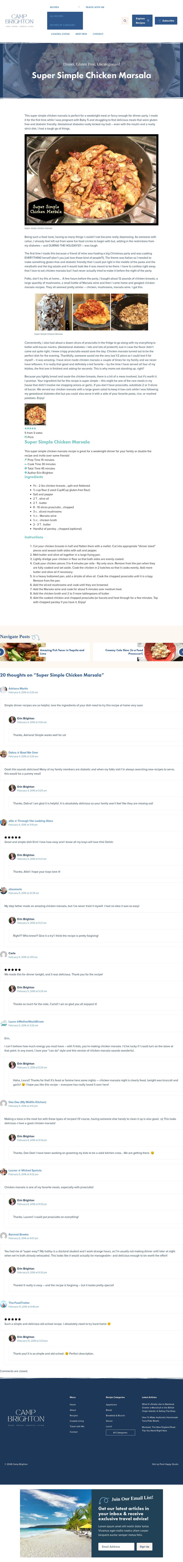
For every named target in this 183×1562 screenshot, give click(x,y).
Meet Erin (81, 34)
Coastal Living (60, 34)
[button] (79, 7)
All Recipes (56, 16)
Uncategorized (108, 64)
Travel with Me (95, 7)
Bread (109, 1410)
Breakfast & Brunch (115, 1415)
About (73, 1410)
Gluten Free (85, 64)
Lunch (109, 1426)
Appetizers (111, 1404)
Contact (98, 34)
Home (73, 1404)
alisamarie (15, 889)
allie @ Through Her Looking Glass (31, 821)
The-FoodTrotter (19, 1303)
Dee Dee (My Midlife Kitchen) (27, 1102)
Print (30, 437)
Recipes (54, 7)
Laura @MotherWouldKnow (26, 1021)
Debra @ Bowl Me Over (23, 752)
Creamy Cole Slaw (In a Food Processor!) (124, 651)
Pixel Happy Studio (169, 1464)
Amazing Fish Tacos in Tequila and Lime (62, 651)
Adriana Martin (18, 688)
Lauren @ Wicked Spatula (25, 1170)
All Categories (120, 1432)
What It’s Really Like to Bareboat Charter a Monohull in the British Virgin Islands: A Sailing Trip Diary (158, 1408)
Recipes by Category (62, 25)
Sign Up (144, 1547)
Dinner (68, 64)
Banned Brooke (19, 1234)
